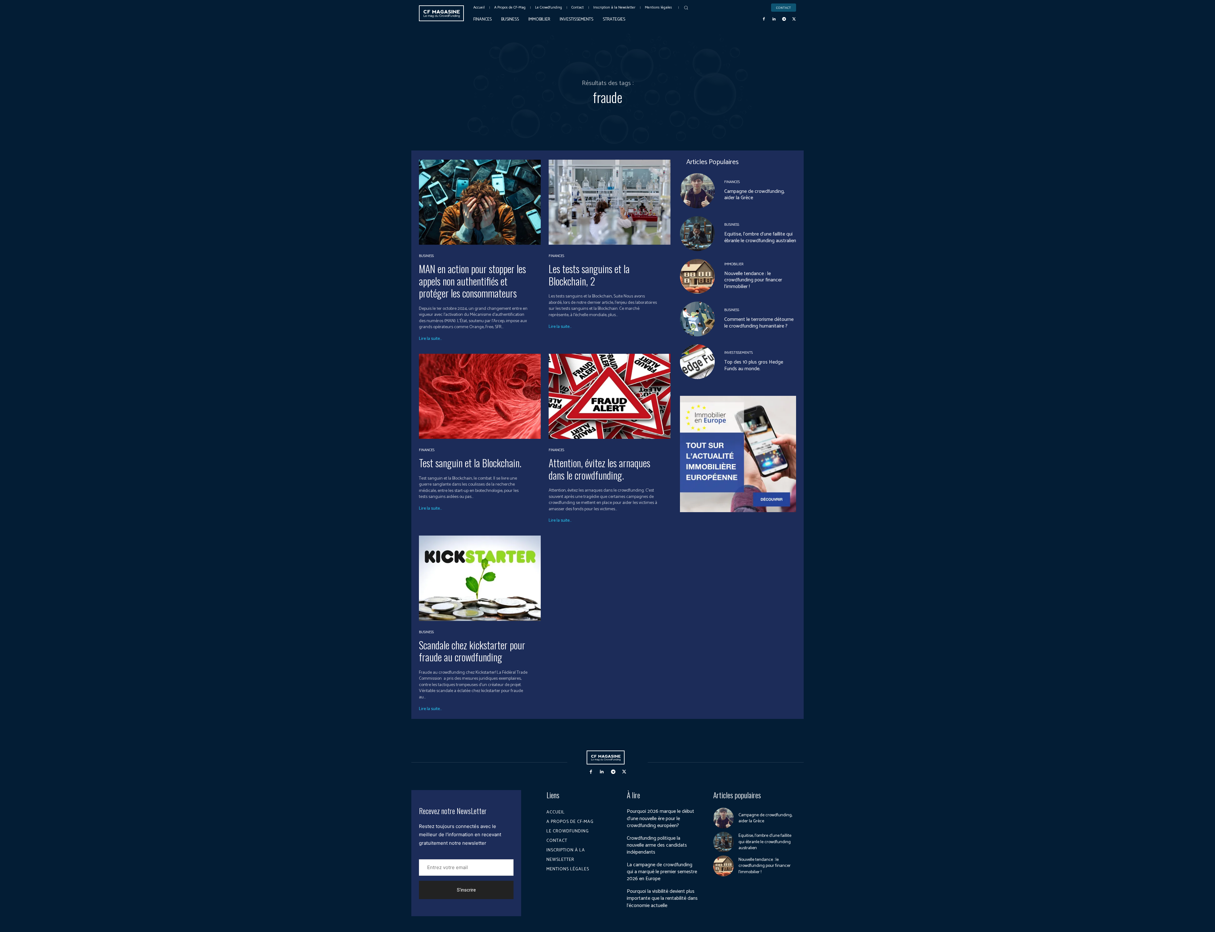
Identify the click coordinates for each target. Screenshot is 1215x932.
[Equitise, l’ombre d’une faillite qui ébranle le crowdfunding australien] (697, 233)
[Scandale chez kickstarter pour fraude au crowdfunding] (480, 578)
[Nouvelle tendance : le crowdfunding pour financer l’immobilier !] (697, 276)
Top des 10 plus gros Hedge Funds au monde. (753, 365)
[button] (686, 7)
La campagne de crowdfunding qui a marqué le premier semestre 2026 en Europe (662, 872)
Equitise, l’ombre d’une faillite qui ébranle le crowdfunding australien (760, 237)
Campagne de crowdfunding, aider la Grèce (754, 194)
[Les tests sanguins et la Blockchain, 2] (609, 202)
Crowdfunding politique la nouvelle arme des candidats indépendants (657, 845)
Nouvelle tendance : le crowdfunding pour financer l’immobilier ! (753, 280)
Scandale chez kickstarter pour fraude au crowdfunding (472, 650)
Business (426, 256)
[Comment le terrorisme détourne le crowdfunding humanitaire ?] (697, 319)
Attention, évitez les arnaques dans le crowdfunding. (599, 468)
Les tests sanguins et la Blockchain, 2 (589, 274)
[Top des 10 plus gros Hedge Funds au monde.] (697, 361)
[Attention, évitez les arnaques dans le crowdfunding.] (609, 396)
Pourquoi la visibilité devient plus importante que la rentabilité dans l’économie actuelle (662, 898)
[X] (793, 19)
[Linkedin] (773, 19)
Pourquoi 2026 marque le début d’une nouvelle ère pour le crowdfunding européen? (660, 818)
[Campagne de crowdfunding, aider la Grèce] (697, 190)
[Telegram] (784, 19)
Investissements (738, 353)
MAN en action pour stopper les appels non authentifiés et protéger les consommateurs (472, 280)
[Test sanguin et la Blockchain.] (480, 396)
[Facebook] (764, 19)
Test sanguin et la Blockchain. (470, 462)
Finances (556, 256)
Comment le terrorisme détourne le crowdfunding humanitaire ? (759, 322)
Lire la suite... (430, 339)
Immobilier (734, 264)
